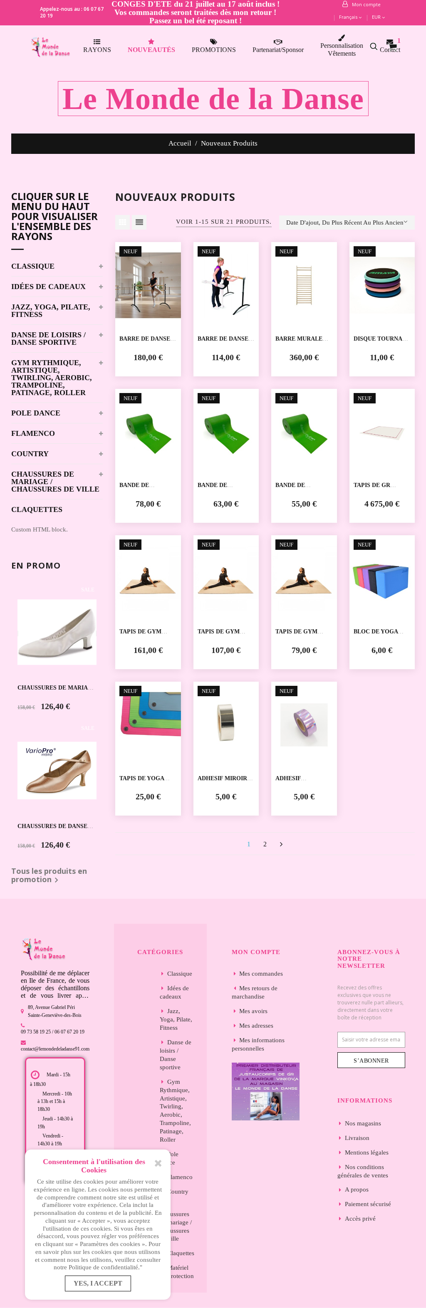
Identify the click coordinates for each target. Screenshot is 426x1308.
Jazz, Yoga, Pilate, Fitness (50, 311)
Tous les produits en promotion (49, 876)
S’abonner (371, 1061)
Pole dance (35, 413)
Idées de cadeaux (48, 287)
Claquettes (36, 510)
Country (30, 454)
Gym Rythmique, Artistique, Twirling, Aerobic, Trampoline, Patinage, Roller (51, 378)
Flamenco (33, 434)
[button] (378, 46)
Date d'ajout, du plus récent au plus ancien (345, 222)
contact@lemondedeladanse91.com (55, 1049)
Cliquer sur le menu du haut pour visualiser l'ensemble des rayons (54, 217)
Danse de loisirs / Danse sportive (48, 338)
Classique (32, 266)
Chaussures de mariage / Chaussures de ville (55, 481)
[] (281, 844)
